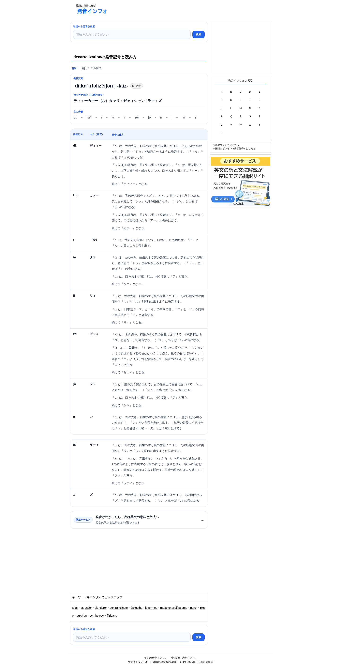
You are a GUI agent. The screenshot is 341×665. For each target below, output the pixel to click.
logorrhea (151, 607)
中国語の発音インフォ (184, 657)
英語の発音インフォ (155, 657)
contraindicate (119, 607)
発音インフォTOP (138, 661)
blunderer (101, 607)
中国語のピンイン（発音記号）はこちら (234, 148)
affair (75, 607)
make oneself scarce (173, 607)
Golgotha (136, 607)
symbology (97, 615)
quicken (82, 615)
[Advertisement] (183, 9)
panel (193, 607)
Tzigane (112, 615)
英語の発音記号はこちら (226, 145)
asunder (86, 607)
